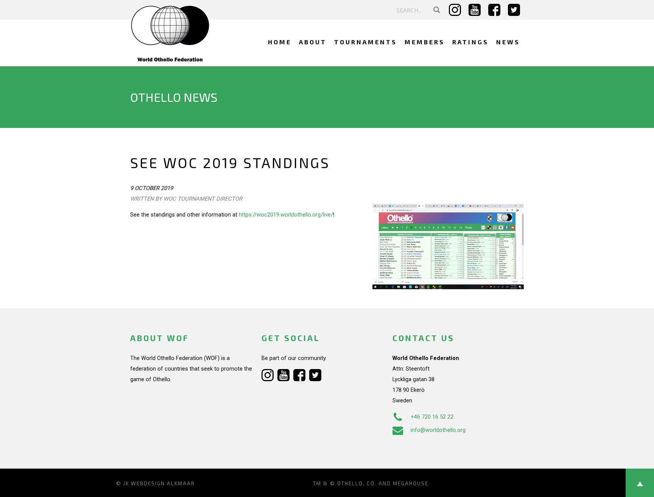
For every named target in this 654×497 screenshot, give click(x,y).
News (508, 41)
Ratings (470, 41)
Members (425, 41)
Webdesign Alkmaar (163, 483)
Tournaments (365, 41)
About (313, 41)
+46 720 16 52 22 (432, 416)
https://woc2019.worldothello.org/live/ (286, 214)
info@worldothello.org (438, 430)
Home (279, 41)
